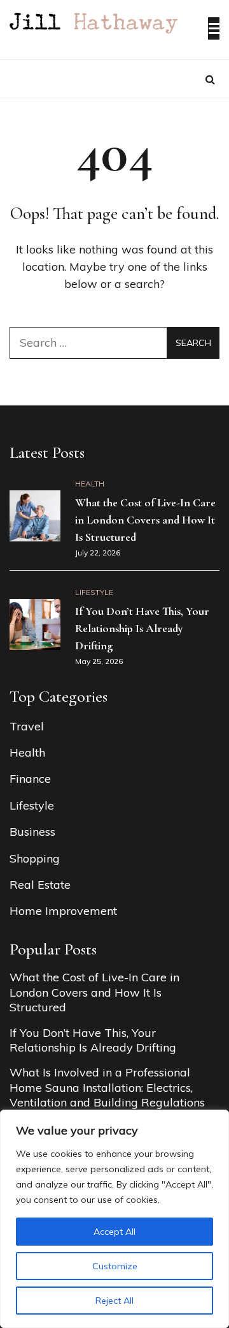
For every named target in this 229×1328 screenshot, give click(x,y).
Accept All (114, 1231)
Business (32, 831)
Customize (114, 1266)
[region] (114, 1219)
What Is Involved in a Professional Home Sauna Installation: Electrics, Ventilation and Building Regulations (107, 1087)
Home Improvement (63, 910)
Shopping (35, 858)
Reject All (114, 1300)
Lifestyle (94, 592)
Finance (30, 778)
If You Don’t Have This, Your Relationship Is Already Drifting (142, 628)
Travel (27, 726)
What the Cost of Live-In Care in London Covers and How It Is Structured (145, 519)
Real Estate (40, 884)
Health (89, 484)
